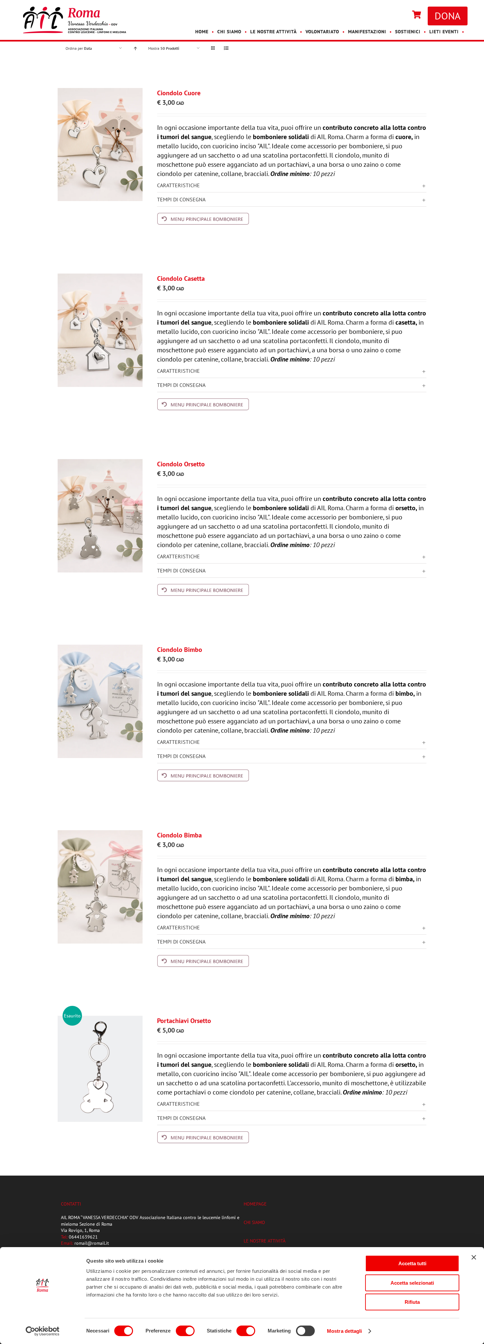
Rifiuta (412, 1302)
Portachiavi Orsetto (184, 1020)
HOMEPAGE (255, 1204)
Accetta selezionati (412, 1283)
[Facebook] (395, 15)
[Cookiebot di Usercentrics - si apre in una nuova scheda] (42, 1331)
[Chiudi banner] (473, 1257)
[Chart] (417, 15)
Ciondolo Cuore (179, 93)
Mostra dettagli (344, 1331)
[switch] (185, 1331)
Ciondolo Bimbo (179, 649)
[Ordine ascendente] (135, 48)
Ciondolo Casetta (181, 278)
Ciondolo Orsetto (181, 464)
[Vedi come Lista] (226, 48)
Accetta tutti (412, 1263)
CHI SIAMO (254, 1222)
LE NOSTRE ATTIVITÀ (264, 1241)
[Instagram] (402, 15)
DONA (448, 15)
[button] (291, 185)
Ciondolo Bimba (179, 835)
